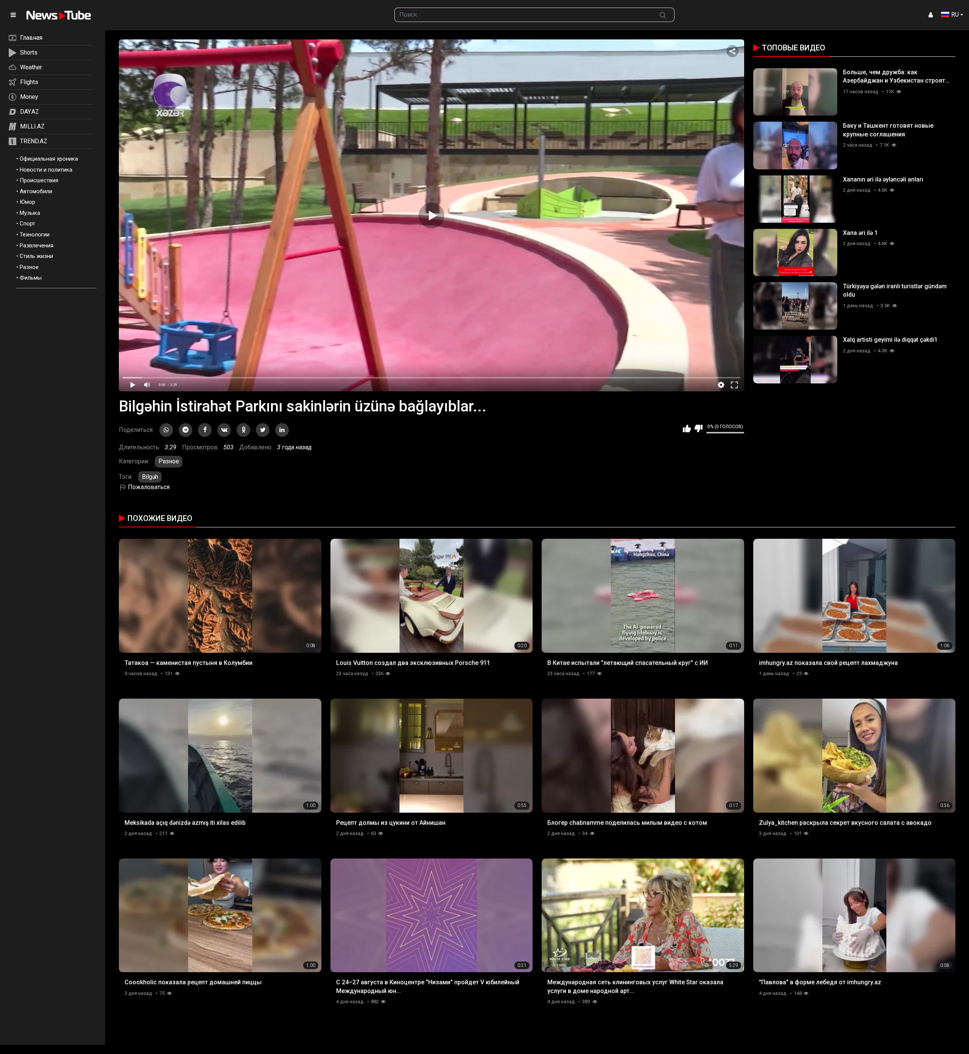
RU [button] (955, 14)
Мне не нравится (699, 428)
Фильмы (31, 277)
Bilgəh (150, 476)
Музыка (30, 213)
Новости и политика (46, 169)
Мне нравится (687, 428)
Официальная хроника (49, 158)
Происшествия (39, 180)
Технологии (35, 234)
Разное (29, 267)
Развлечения (36, 245)
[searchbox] (522, 15)
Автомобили (36, 191)
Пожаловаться (148, 487)
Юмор (27, 202)
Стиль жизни (36, 256)
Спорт (27, 223)
